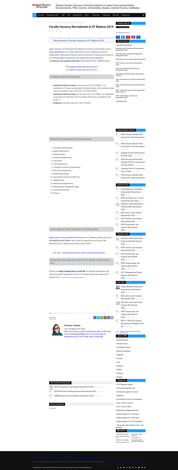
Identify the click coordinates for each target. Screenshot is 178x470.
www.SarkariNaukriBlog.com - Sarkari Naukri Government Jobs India (123, 461)
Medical (120, 366)
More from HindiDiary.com (122, 442)
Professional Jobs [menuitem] (52, 15)
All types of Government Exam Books (130, 331)
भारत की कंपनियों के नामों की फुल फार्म (123, 437)
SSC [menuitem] (68, 15)
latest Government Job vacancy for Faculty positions (81, 58)
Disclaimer (46, 459)
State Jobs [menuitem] (96, 15)
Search (74, 459)
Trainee (119, 377)
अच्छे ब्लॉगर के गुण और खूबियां (122, 440)
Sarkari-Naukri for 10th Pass (128, 418)
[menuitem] (34, 15)
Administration (122, 340)
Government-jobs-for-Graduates (129, 399)
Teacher (120, 373)
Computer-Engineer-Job (126, 388)
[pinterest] (128, 37)
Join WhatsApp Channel (123, 32)
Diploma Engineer (124, 351)
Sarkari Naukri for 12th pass (128, 414)
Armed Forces (122, 344)
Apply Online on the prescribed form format (67, 237)
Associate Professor (69, 313)
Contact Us (80, 459)
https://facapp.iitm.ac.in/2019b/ (72, 271)
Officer (119, 370)
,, (49, 398)
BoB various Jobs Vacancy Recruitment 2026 (130, 59)
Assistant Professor (58, 313)
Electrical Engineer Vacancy (127, 392)
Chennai (77, 313)
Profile (91, 459)
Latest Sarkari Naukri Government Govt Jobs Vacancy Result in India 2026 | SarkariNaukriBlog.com (67, 467)
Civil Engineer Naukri (125, 384)
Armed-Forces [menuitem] (77, 15)
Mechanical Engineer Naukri (128, 410)
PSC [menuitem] (63, 15)
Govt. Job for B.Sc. (124, 407)
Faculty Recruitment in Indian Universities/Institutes (83, 253)
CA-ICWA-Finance (123, 347)
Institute (89, 313)
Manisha (52, 31)
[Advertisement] (40, 50)
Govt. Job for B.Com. (125, 403)
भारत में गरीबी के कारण (136, 438)
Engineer (120, 355)
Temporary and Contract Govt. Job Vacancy (130, 426)
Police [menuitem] (86, 15)
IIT (76, 49)
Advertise (86, 459)
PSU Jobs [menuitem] (116, 15)
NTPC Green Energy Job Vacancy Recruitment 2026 (126, 96)
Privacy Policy (54, 459)
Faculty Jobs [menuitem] (125, 15)
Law (118, 362)
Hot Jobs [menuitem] (41, 15)
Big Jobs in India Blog (94, 336)
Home (50, 22)
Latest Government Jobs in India (93, 331)
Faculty (82, 313)
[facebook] (118, 37)
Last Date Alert (124, 333)
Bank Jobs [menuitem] (106, 15)
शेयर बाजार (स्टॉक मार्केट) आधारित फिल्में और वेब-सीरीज (137, 440)
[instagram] (133, 37)
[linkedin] (138, 37)
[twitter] (123, 37)
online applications (57, 52)
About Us (39, 459)
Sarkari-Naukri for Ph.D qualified (129, 421)
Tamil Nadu (95, 313)
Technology (56, 22)
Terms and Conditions (64, 459)
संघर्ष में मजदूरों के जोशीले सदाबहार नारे (136, 435)
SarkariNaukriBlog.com (79, 334)
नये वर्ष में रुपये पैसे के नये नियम (122, 434)
